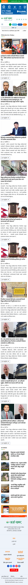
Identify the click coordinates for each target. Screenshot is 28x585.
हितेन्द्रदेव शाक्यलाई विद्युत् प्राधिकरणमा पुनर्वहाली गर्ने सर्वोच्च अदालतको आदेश (13, 138)
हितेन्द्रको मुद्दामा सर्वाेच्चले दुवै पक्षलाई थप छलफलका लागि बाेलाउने (11, 220)
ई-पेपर (21, 24)
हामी (14, 544)
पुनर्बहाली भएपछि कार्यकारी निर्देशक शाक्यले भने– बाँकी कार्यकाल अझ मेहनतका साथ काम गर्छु (12, 58)
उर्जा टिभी (13, 570)
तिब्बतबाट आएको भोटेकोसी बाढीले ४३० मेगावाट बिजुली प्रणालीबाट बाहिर (18, 454)
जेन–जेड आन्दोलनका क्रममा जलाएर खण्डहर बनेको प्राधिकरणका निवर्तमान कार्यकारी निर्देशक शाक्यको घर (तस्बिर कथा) (13, 341)
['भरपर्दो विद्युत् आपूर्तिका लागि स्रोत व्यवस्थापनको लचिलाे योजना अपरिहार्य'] (5, 488)
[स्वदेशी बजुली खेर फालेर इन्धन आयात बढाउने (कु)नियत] (5, 499)
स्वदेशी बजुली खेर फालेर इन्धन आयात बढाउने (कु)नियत (18, 496)
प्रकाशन (15, 24)
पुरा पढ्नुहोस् (4, 78)
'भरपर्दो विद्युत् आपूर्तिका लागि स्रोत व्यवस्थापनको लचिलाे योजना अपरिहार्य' (18, 487)
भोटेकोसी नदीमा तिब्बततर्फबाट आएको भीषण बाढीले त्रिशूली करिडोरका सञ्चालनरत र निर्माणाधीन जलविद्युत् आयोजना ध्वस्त (18, 477)
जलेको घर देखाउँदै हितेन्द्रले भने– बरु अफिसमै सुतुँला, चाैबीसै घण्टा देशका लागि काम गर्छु (12, 382)
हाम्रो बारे (14, 541)
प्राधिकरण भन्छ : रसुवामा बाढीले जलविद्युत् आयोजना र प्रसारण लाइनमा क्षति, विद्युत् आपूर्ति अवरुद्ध (19, 466)
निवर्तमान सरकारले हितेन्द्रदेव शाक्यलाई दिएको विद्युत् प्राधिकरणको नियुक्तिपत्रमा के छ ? (13, 300)
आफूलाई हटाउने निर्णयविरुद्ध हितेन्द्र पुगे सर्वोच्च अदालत (13, 260)
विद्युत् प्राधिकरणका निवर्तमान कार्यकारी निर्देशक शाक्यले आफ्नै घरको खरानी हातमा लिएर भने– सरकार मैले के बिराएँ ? (13, 179)
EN (25, 24)
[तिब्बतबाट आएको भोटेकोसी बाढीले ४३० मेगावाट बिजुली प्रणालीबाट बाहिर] (5, 456)
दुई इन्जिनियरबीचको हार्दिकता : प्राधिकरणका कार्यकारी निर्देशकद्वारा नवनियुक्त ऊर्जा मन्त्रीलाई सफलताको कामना (13, 423)
